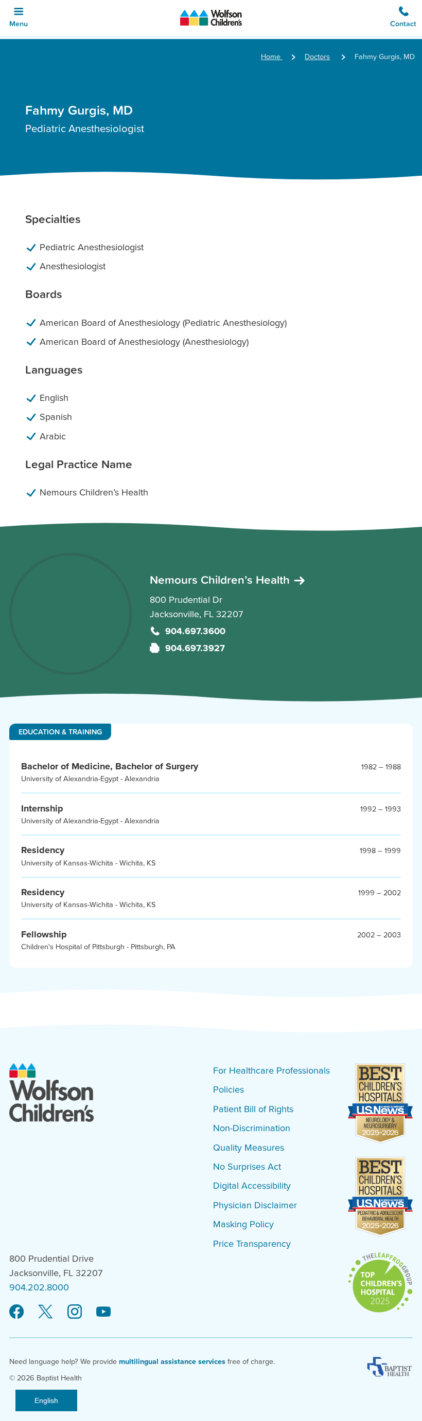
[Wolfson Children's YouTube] (103, 1311)
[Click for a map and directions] (70, 614)
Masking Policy (243, 1224)
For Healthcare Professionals (271, 1070)
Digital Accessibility (252, 1185)
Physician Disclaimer (255, 1205)
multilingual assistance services (172, 1361)
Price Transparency (252, 1243)
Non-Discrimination (251, 1128)
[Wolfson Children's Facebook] (16, 1311)
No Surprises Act (247, 1166)
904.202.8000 (39, 1287)
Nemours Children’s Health (221, 579)
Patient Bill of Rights (253, 1109)
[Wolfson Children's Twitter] (45, 1311)
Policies (228, 1089)
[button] (403, 17)
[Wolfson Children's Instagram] (74, 1311)
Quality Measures (248, 1147)
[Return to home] (211, 17)
